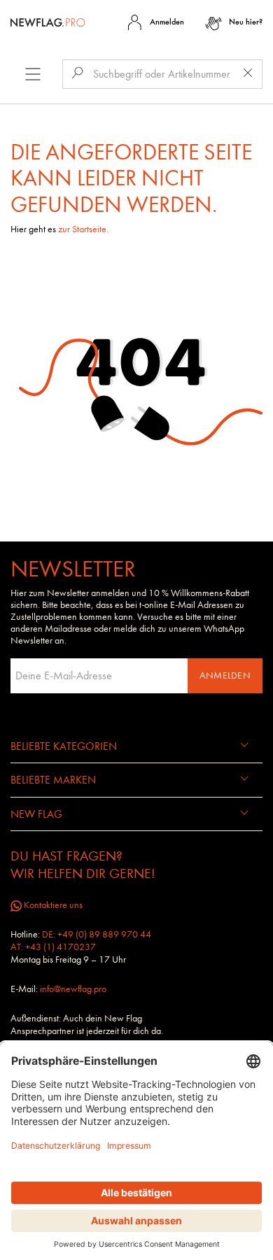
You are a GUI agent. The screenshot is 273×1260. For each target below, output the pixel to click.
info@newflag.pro (73, 989)
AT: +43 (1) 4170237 (53, 947)
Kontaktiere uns (52, 905)
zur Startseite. (83, 229)
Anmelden (225, 675)
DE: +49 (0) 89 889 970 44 (96, 934)
